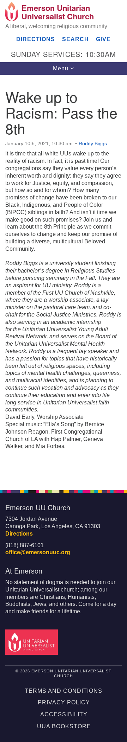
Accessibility (63, 714)
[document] (63, 278)
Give (103, 39)
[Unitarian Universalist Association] (32, 642)
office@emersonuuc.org (37, 552)
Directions (35, 39)
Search (75, 39)
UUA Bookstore (64, 726)
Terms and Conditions (63, 691)
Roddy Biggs (93, 143)
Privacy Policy (64, 702)
